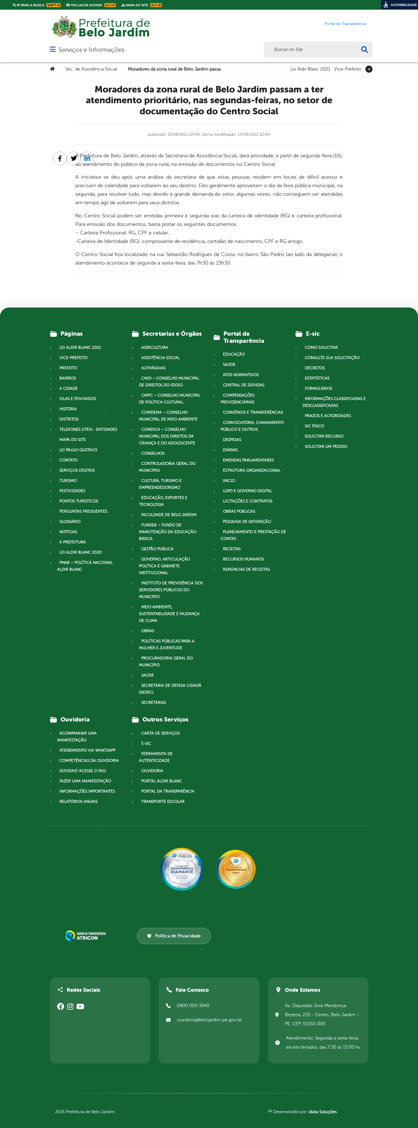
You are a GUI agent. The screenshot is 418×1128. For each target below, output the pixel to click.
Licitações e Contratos (247, 501)
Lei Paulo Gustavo (78, 450)
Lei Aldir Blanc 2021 (310, 69)
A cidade (68, 388)
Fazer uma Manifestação (85, 781)
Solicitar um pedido (326, 446)
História (68, 409)
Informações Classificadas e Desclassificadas (334, 402)
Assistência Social (160, 358)
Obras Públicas (239, 511)
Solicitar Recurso (324, 436)
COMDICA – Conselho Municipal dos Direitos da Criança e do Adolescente (167, 436)
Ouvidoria (152, 771)
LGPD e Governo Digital (247, 491)
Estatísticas (317, 378)
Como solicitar (321, 347)
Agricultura (154, 347)
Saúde (147, 675)
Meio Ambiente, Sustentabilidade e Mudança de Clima (169, 614)
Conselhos (152, 453)
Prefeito (68, 368)
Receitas (232, 549)
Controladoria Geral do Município (167, 467)
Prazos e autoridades (328, 416)
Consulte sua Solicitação (332, 358)
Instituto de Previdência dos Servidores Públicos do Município (171, 590)
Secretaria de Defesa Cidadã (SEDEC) (170, 688)
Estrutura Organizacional (252, 470)
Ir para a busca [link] (38, 5)
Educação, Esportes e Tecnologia (163, 501)
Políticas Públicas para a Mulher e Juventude (166, 644)
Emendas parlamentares (248, 460)
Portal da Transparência (167, 791)
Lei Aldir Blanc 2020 (80, 552)
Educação (234, 354)
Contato (68, 460)
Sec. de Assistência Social (91, 69)
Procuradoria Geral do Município (166, 661)
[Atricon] (86, 935)
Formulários (318, 388)
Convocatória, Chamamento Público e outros (252, 426)
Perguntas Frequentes (83, 511)
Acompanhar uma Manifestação (77, 736)
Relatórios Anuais (78, 801)
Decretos (315, 368)
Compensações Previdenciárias (237, 398)
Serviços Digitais (77, 470)
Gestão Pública (157, 549)
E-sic (146, 743)
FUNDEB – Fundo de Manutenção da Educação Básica (167, 532)
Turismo (68, 481)
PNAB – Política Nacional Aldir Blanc (85, 566)
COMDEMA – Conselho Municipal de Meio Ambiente (168, 415)
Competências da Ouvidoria (89, 760)
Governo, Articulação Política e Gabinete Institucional (164, 566)
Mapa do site (72, 440)
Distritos (68, 419)
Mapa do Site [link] (143, 5)
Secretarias (153, 702)
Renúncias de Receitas (246, 569)
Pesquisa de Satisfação (247, 521)
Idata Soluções (323, 1112)
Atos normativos (241, 375)
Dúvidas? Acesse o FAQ (82, 771)
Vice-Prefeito (347, 69)
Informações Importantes (87, 791)
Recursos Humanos (243, 559)
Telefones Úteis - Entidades (88, 429)
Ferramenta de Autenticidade (156, 757)
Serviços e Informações (91, 49)
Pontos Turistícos (78, 501)
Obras (147, 631)
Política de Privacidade (178, 936)
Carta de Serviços (160, 733)
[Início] (52, 69)
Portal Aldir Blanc (161, 781)
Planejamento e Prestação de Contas (253, 535)
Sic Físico (314, 426)
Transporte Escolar (163, 801)
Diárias (230, 450)
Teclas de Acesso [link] (92, 5)
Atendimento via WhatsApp (87, 750)
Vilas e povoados (77, 399)
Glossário (69, 521)
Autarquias (153, 368)
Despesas (232, 440)
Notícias (68, 532)
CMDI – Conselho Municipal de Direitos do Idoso (169, 381)
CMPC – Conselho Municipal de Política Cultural (169, 398)
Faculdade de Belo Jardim (168, 515)
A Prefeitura (72, 542)
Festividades (72, 491)
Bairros (67, 378)
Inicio (229, 481)
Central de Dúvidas (243, 385)
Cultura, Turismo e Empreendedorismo (160, 484)
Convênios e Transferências (253, 412)
